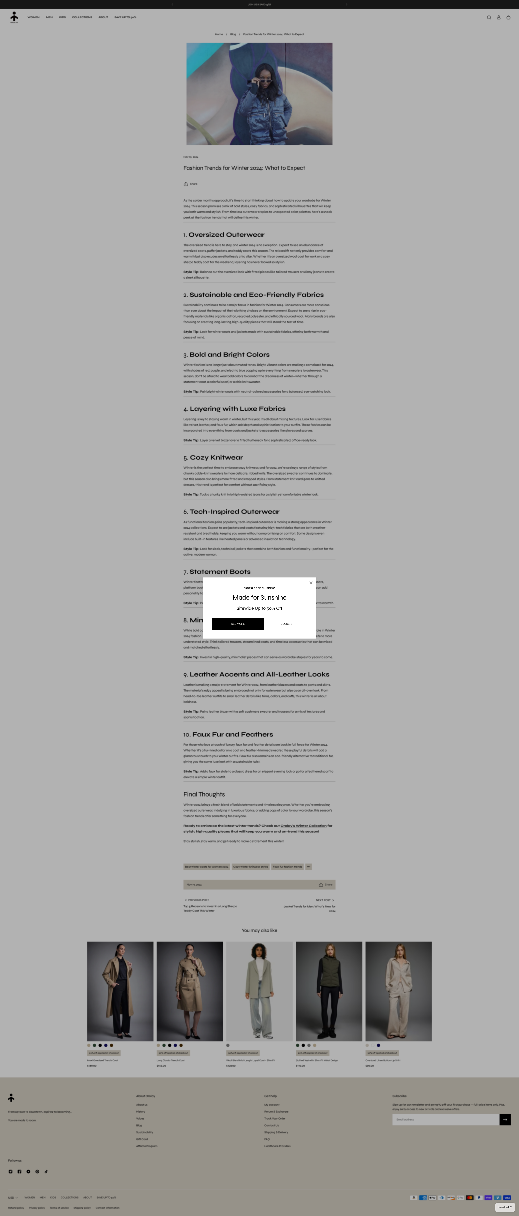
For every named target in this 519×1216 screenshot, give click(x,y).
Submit (236, 643)
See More (238, 624)
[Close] (316, 566)
